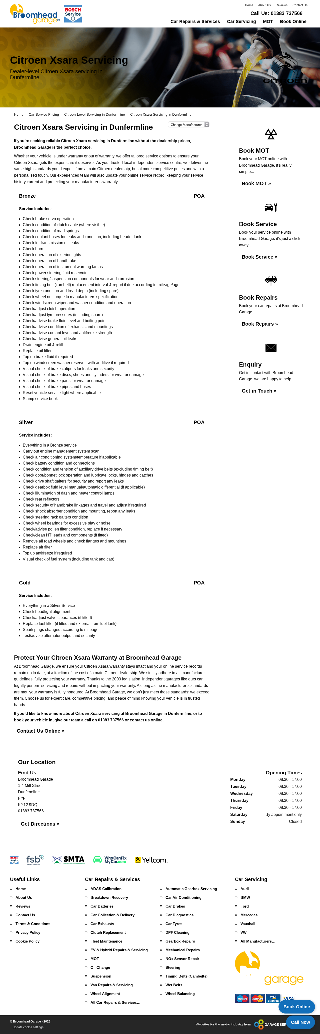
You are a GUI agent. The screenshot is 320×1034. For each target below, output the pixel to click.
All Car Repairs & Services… (115, 1002)
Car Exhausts (102, 924)
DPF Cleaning (178, 932)
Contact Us (300, 5)
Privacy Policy (28, 932)
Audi (244, 889)
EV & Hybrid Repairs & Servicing (119, 950)
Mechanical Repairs (183, 950)
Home (249, 5)
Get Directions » (40, 824)
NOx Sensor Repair (182, 959)
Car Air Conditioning (184, 897)
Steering (173, 967)
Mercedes (249, 915)
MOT (268, 21)
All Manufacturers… (258, 941)
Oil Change (100, 967)
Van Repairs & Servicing (111, 985)
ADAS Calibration (106, 889)
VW (243, 932)
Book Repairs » (260, 324)
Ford (244, 906)
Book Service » (260, 257)
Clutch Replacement (108, 932)
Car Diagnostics (180, 915)
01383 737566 (276, 13)
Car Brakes (175, 906)
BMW (245, 897)
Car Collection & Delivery (112, 915)
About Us (264, 5)
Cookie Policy (28, 941)
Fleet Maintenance (106, 941)
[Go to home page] (46, 14)
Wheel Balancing (180, 994)
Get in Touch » (259, 391)
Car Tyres (174, 924)
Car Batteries (102, 906)
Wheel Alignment (105, 994)
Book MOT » (256, 183)
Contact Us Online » (40, 731)
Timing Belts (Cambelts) (187, 976)
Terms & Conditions (33, 924)
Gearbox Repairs (180, 941)
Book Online (293, 21)
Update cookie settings (28, 1027)
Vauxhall (247, 924)
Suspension (100, 976)
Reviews (282, 5)
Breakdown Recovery (109, 897)
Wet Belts (174, 985)
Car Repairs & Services (195, 21)
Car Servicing (241, 21)
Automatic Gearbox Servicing (191, 889)
